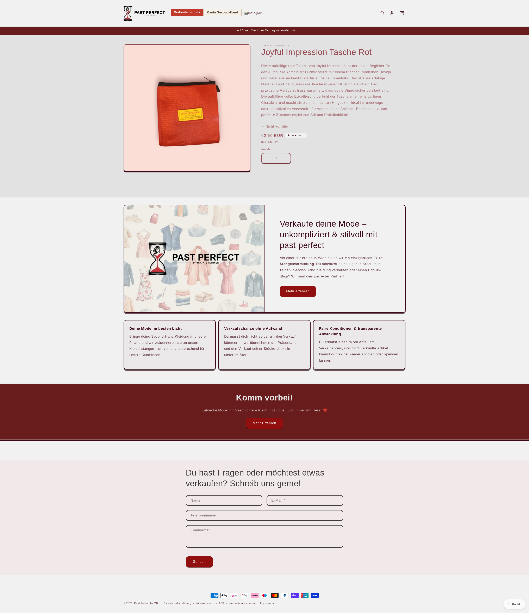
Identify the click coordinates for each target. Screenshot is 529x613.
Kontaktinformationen (242, 603)
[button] (222, 12)
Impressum (267, 603)
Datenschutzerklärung (177, 603)
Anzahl (266, 149)
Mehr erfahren (298, 291)
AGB (221, 603)
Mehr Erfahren (264, 423)
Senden (199, 561)
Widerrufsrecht (205, 603)
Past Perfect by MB (146, 603)
